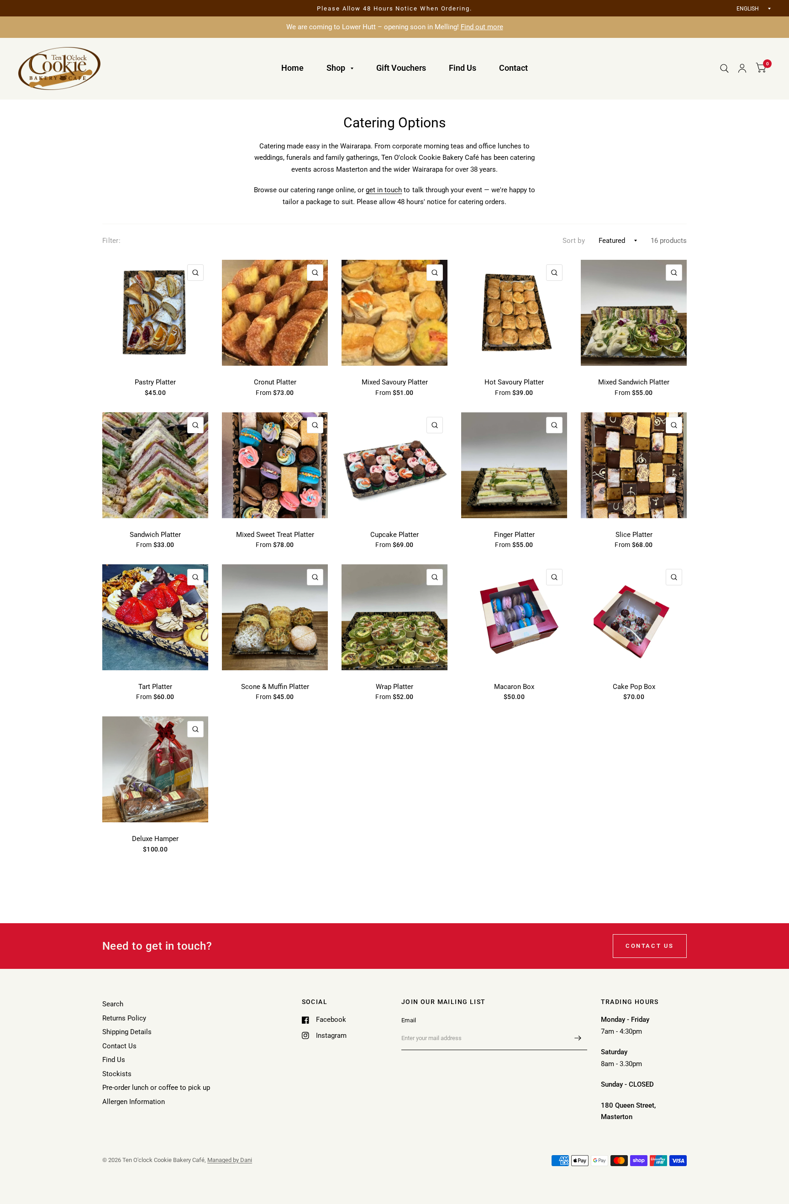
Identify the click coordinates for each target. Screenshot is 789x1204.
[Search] (724, 68)
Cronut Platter (275, 382)
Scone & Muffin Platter (275, 687)
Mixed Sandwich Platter (633, 382)
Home (292, 68)
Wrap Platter (394, 687)
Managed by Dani (229, 1160)
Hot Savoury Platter (514, 382)
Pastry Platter (155, 382)
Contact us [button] (650, 945)
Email (408, 1020)
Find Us (462, 68)
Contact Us (119, 1046)
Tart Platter (155, 687)
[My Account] (742, 68)
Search (112, 1004)
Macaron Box (514, 687)
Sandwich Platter (155, 535)
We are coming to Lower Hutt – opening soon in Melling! (394, 27)
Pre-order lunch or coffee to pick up (156, 1087)
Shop (335, 68)
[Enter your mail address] (578, 1038)
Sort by (574, 241)
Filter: (111, 241)
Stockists (117, 1074)
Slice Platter (633, 535)
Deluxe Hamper (155, 839)
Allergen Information (133, 1102)
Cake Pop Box (634, 687)
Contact (513, 68)
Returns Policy (124, 1018)
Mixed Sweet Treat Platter (275, 535)
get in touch (384, 190)
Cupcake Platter (394, 535)
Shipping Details (127, 1032)
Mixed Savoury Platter (395, 382)
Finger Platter (514, 535)
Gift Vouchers (401, 68)
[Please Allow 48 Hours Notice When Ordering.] (394, 9)
